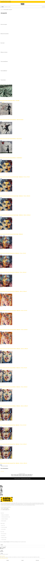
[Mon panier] (44, 7)
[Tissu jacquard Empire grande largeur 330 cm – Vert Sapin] (6, 90)
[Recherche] (41, 7)
